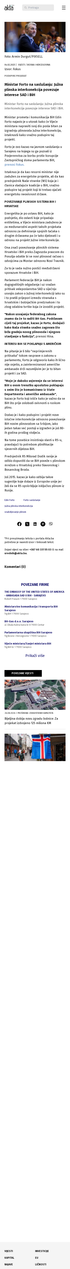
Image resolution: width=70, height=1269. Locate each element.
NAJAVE (8, 1264)
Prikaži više (35, 655)
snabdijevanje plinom (15, 512)
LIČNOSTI (40, 1264)
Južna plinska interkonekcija (18, 506)
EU (36, 1257)
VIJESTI (8, 1251)
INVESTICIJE (42, 1251)
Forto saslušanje (32, 500)
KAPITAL (9, 1257)
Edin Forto (9, 500)
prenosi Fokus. (14, 164)
